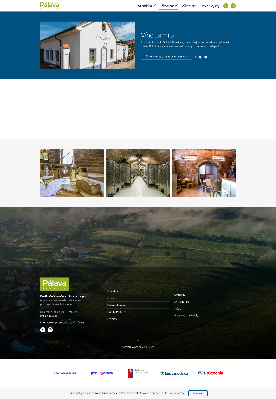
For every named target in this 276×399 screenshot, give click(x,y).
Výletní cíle (188, 6)
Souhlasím (198, 393)
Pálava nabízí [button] (168, 6)
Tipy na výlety (210, 6)
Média (177, 308)
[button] (87, 45)
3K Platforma (181, 301)
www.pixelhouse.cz (143, 346)
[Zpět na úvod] (49, 5)
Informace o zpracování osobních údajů (62, 322)
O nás (110, 298)
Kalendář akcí (146, 6)
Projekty (112, 318)
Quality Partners (116, 312)
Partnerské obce (116, 305)
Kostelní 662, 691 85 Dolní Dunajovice (169, 56)
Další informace (177, 393)
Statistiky (179, 294)
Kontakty (112, 291)
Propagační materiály (186, 315)
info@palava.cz (48, 315)
